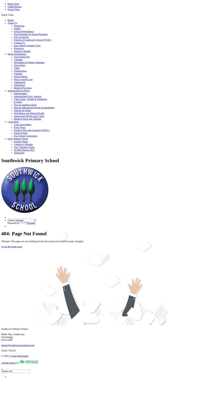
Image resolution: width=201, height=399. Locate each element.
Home (11, 20)
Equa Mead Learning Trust (27, 45)
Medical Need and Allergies (27, 119)
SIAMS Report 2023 (24, 150)
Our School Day (22, 57)
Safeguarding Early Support (27, 96)
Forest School (20, 133)
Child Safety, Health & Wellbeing (30, 99)
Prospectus (19, 25)
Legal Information (19, 356)
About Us (12, 23)
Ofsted (17, 28)
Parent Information (17, 54)
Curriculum (13, 121)
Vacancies (19, 48)
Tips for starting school (25, 105)
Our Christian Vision (18, 138)
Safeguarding (20, 93)
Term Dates (19, 65)
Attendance (19, 85)
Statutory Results (22, 51)
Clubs (17, 68)
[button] (14, 15)
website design (8, 363)
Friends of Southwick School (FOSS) (32, 40)
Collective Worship (23, 144)
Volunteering (20, 71)
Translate (30, 223)
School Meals (20, 76)
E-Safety (18, 102)
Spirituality (19, 153)
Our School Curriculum (25, 136)
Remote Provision (23, 88)
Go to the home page (11, 246)
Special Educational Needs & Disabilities (34, 107)
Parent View (14, 9)
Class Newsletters (22, 124)
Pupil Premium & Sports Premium (31, 34)
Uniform (18, 73)
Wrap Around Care (23, 79)
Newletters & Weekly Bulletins (29, 62)
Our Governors (21, 37)
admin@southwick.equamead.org (18, 345)
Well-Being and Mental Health (29, 113)
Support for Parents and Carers (29, 116)
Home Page (13, 4)
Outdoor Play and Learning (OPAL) (32, 130)
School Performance (24, 31)
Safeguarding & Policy (19, 90)
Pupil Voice (19, 127)
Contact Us (19, 42)
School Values (21, 141)
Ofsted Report (15, 6)
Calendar (18, 59)
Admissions (19, 82)
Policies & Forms (22, 110)
